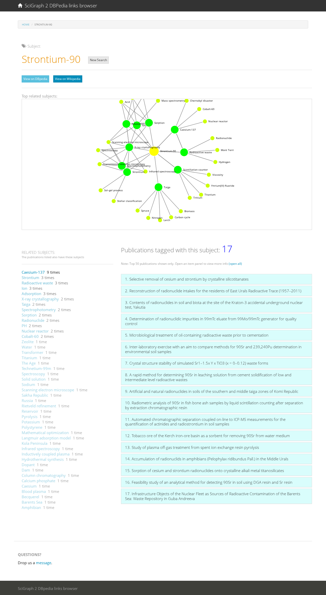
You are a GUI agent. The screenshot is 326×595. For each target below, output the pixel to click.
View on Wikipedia (67, 79)
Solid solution (34, 379)
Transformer (32, 352)
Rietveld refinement (39, 405)
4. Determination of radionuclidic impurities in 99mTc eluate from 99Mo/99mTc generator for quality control (210, 321)
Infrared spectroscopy (41, 448)
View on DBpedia (35, 79)
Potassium (31, 421)
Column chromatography (44, 475)
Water (27, 347)
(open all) (235, 263)
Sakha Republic (35, 395)
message (43, 562)
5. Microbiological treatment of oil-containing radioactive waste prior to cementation (196, 335)
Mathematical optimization (45, 432)
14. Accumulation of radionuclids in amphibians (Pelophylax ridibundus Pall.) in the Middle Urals (206, 458)
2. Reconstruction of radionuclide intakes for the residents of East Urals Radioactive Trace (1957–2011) (213, 290)
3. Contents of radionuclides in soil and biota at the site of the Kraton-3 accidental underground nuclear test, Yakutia (214, 305)
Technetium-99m (36, 368)
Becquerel (30, 496)
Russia (27, 400)
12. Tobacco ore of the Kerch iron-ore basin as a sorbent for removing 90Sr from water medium (207, 435)
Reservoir (30, 411)
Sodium (28, 384)
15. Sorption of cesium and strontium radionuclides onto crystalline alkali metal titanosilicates (204, 470)
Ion (24, 288)
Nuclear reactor (35, 331)
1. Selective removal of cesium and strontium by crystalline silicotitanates (187, 279)
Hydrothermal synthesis (43, 459)
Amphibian (31, 507)
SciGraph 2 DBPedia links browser (59, 5)
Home (26, 24)
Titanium (29, 357)
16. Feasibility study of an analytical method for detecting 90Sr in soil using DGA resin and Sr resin (208, 482)
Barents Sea (32, 502)
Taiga (26, 304)
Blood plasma (34, 491)
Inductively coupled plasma (46, 453)
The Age (29, 363)
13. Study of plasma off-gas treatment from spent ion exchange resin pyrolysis (192, 447)
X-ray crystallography (40, 298)
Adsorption (31, 293)
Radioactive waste (37, 282)
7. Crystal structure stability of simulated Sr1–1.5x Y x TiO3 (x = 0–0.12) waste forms (196, 363)
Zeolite (28, 341)
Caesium (29, 486)
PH (24, 325)
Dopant (28, 464)
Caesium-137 (33, 272)
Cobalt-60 (30, 336)
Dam (26, 470)
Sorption (29, 314)
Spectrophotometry (39, 309)
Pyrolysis (29, 416)
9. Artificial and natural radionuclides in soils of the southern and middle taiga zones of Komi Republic (211, 391)
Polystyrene (32, 427)
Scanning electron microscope (48, 389)
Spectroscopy (33, 373)
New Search (98, 60)
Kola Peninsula (34, 443)
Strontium (30, 277)
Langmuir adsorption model (46, 437)
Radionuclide (33, 320)
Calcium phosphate (38, 480)
